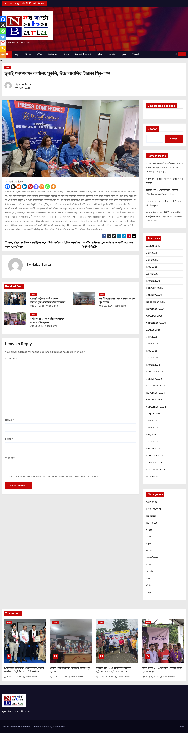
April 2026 (152, 274)
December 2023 (155, 469)
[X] (13, 186)
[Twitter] (3, 37)
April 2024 (152, 441)
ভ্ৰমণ (124, 54)
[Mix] (41, 186)
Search (152, 129)
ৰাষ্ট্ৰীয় (39, 54)
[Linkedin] (24, 186)
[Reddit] (18, 186)
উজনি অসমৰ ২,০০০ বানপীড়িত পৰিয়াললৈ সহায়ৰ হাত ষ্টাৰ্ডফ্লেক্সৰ (47, 320)
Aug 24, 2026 (37, 305)
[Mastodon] (36, 186)
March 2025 (153, 364)
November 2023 (155, 476)
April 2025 (152, 357)
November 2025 (155, 308)
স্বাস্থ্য (148, 592)
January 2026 (154, 294)
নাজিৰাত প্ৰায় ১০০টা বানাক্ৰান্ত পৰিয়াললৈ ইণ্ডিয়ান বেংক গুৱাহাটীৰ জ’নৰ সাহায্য (113, 669)
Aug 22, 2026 (106, 676)
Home (182, 726)
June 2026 (152, 260)
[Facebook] (7, 186)
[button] (176, 54)
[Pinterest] (30, 186)
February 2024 (154, 455)
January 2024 (154, 462)
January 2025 (154, 378)
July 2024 (151, 420)
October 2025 (154, 315)
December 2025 (155, 302)
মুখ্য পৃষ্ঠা (149, 571)
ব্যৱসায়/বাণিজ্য (152, 557)
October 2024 (154, 399)
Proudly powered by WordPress (17, 726)
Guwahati (151, 501)
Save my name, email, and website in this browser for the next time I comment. (53, 476)
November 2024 (155, 392)
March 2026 (153, 281)
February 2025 (154, 371)
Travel (135, 54)
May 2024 (151, 434)
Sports (111, 54)
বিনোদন (66, 54)
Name (9, 420)
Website (10, 457)
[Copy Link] (3, 49)
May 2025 (151, 350)
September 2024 (156, 406)
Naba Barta (25, 84)
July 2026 (151, 253)
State (28, 54)
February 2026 (154, 288)
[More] (53, 186)
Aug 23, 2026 (106, 305)
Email (9, 439)
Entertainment (83, 54)
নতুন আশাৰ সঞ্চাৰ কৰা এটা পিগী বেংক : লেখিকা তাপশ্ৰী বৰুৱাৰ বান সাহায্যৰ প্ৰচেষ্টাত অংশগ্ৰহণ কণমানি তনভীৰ (164, 216)
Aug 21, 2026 (36, 325)
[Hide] (1, 60)
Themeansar (58, 726)
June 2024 (152, 427)
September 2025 (156, 322)
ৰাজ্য (17, 54)
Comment (12, 358)
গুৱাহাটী (7, 68)
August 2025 (153, 329)
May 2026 (151, 267)
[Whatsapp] (47, 186)
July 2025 (151, 336)
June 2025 (152, 343)
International (153, 508)
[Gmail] (3, 43)
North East (152, 522)
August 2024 (153, 413)
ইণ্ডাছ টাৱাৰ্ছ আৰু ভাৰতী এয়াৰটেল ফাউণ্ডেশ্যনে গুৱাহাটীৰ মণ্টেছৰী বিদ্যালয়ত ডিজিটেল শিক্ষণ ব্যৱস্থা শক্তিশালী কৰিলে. (47, 302)
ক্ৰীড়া (100, 54)
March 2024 (153, 448)
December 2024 (155, 385)
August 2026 (153, 246)
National (52, 54)
